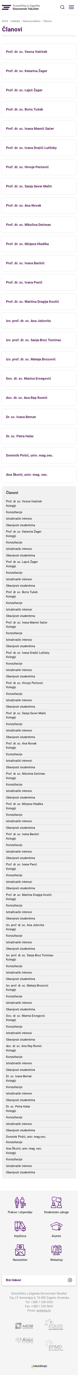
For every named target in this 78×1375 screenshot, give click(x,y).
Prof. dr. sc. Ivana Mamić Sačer (26, 622)
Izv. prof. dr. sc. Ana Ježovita (25, 925)
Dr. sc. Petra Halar (18, 1106)
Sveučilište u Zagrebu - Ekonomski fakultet (21, 7)
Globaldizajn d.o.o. (39, 1366)
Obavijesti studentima (20, 525)
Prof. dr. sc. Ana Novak (21, 743)
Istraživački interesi (19, 518)
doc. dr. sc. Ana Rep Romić (24, 1046)
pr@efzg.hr (44, 1310)
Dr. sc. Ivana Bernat (19, 1076)
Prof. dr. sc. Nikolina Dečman (25, 774)
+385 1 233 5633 (42, 1306)
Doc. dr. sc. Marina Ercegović (25, 1016)
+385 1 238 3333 (42, 1302)
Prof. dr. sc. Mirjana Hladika (24, 804)
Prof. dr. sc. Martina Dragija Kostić (29, 895)
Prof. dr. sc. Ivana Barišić (22, 834)
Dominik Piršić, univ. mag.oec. (26, 1137)
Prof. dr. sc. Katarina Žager (23, 531)
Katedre (15, 21)
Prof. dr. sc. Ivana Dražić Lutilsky (27, 653)
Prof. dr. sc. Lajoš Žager (22, 562)
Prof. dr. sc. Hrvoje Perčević (24, 683)
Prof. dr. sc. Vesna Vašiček (24, 501)
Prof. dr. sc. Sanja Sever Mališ (26, 713)
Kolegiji (11, 506)
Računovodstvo (31, 21)
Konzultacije (14, 512)
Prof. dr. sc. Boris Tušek (22, 592)
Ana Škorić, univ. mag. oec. (24, 1148)
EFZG (5, 21)
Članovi (47, 21)
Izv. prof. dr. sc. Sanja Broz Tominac (29, 955)
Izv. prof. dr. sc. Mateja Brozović (27, 985)
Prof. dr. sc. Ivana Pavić (21, 864)
